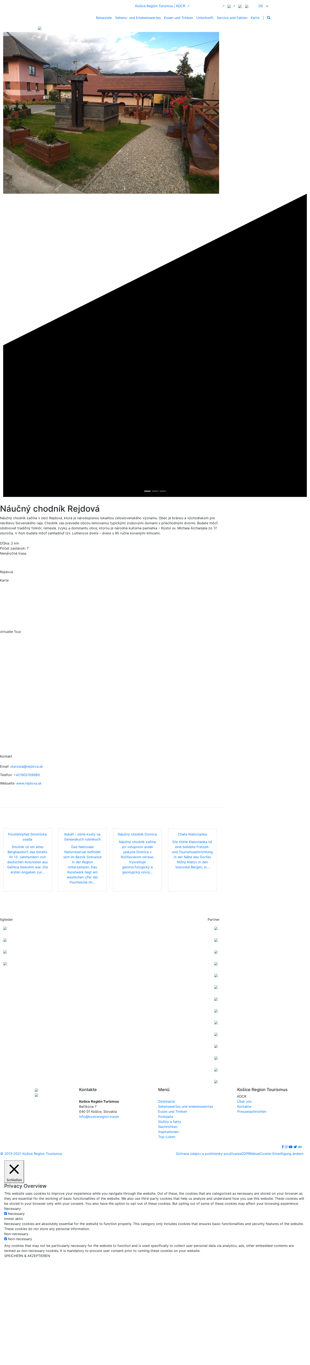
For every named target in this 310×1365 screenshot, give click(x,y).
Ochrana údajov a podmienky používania (208, 1154)
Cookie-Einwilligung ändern (281, 1154)
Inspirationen (168, 1132)
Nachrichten (167, 1127)
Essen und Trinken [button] (178, 18)
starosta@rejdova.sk (26, 766)
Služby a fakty (169, 1121)
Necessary (16, 1214)
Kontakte (244, 1106)
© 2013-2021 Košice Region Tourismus (31, 1154)
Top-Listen (166, 1137)
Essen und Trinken (172, 1111)
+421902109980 (26, 775)
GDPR (245, 1154)
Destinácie (166, 1101)
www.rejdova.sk (29, 783)
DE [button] (261, 6)
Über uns (244, 1101)
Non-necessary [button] (16, 1234)
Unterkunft (204, 18)
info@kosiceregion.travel (99, 1116)
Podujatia (165, 1116)
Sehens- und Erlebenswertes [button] (138, 18)
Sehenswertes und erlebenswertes (185, 1106)
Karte (255, 18)
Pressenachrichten (251, 1111)
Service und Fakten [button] (232, 18)
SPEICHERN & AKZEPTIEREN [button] (27, 1256)
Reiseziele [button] (104, 18)
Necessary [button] (12, 1208)
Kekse (255, 1154)
